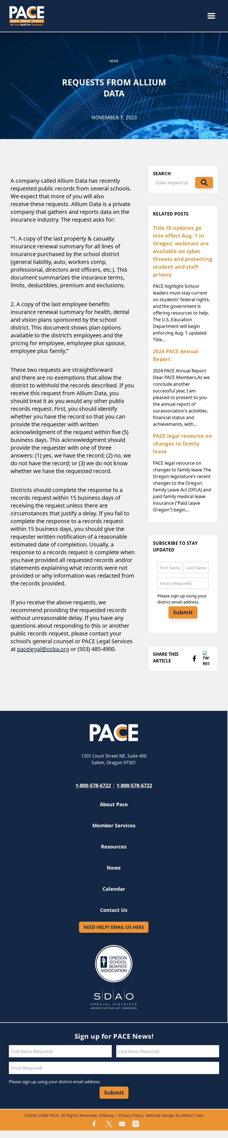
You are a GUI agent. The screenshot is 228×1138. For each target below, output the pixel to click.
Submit (183, 612)
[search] (204, 182)
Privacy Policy (131, 1115)
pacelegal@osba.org (43, 649)
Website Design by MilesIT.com (175, 1115)
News (114, 61)
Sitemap (106, 1115)
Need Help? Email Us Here (113, 927)
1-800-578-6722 (93, 785)
